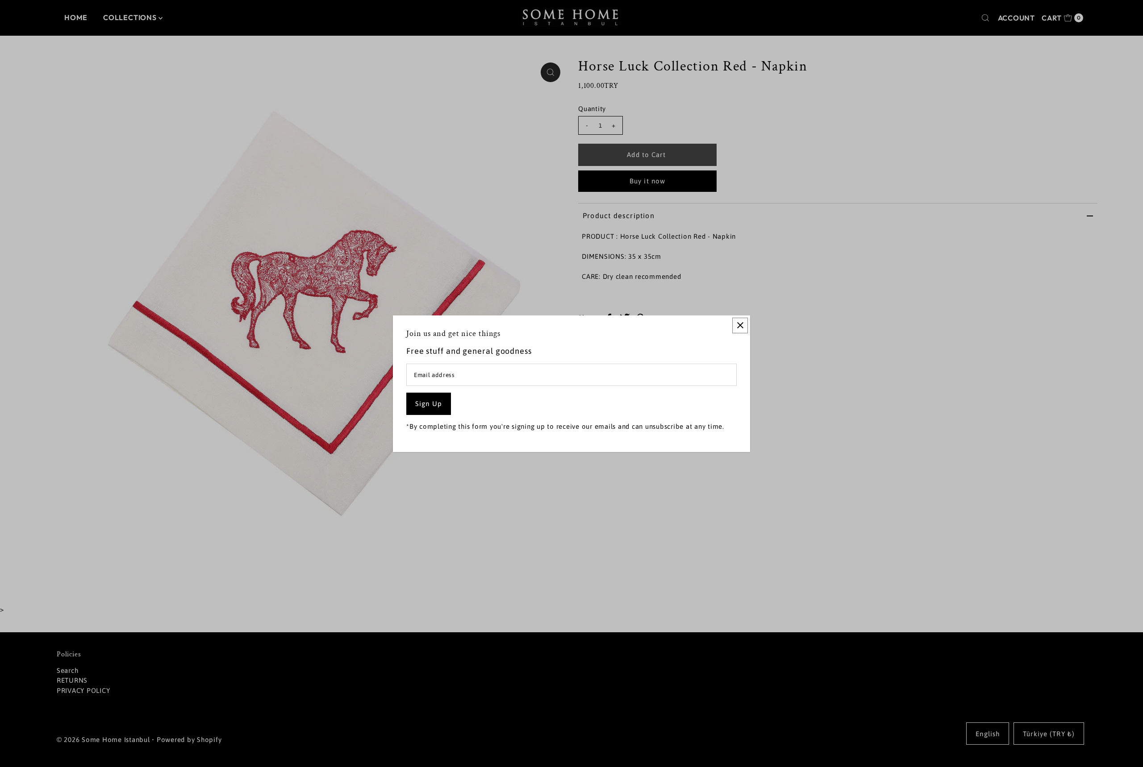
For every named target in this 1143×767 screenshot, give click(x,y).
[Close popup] (740, 325)
